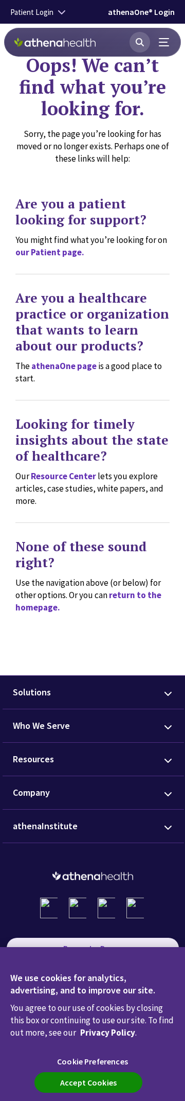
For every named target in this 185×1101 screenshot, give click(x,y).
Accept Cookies (88, 1082)
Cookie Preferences (92, 1061)
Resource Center (63, 476)
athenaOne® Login (141, 12)
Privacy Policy (107, 1032)
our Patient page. (49, 252)
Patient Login (31, 12)
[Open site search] (140, 42)
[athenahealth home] (55, 42)
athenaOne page (64, 366)
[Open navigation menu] (164, 42)
